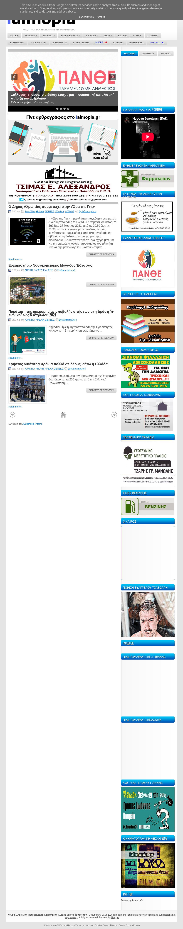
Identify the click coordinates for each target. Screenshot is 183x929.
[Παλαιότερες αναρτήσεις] (114, 417)
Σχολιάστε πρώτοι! (87, 211)
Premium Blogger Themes (106, 925)
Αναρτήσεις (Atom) (32, 424)
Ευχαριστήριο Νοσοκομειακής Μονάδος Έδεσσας (50, 265)
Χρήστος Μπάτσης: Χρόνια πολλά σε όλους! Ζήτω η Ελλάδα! (58, 363)
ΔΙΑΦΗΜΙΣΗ (148, 53)
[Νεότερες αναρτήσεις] (12, 417)
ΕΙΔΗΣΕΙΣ (49, 211)
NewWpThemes (60, 925)
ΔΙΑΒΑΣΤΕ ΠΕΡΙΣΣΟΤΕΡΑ (101, 254)
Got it (101, 16)
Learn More (86, 16)
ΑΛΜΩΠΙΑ (30, 211)
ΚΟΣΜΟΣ (69, 211)
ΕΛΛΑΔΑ (59, 211)
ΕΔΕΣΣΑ (38, 270)
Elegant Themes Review (129, 925)
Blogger (115, 917)
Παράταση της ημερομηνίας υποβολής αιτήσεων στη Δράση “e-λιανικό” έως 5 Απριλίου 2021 (61, 313)
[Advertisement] (148, 81)
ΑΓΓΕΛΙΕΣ (165, 53)
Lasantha (89, 925)
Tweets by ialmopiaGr (132, 900)
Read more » (15, 259)
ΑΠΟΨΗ (29, 270)
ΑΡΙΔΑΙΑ (40, 211)
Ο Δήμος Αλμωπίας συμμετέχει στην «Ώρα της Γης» (51, 206)
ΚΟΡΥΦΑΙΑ (129, 53)
